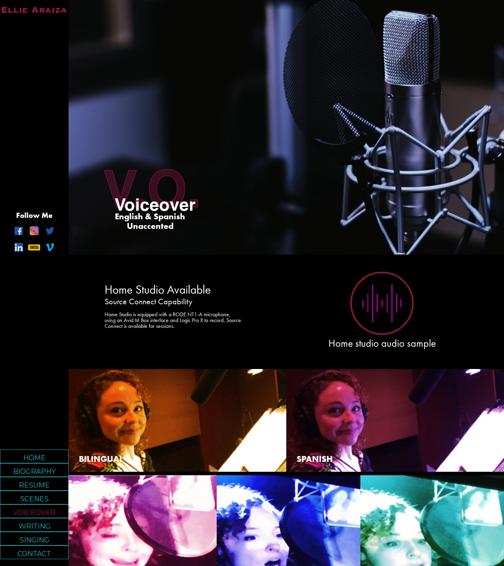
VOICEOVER (34, 512)
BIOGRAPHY (34, 471)
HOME (34, 458)
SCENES (34, 499)
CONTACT (34, 554)
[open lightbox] (382, 303)
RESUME (34, 485)
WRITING (34, 526)
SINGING (34, 540)
